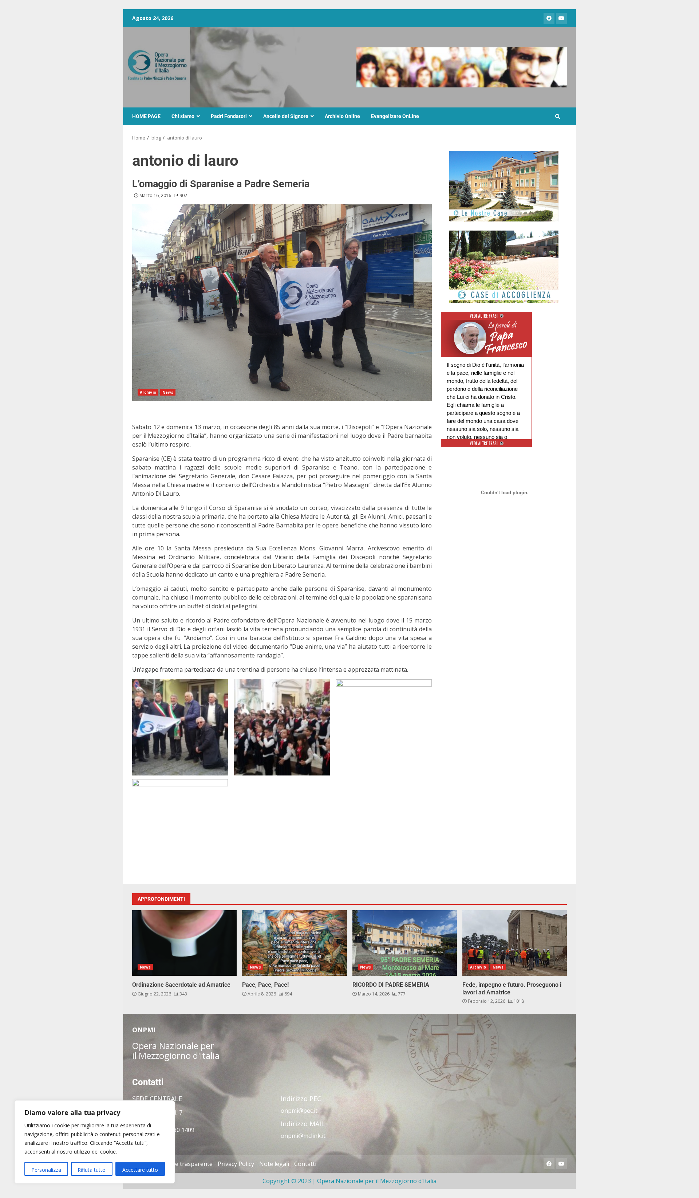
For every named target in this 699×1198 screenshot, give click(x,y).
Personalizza (46, 1169)
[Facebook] (549, 18)
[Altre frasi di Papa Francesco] (486, 318)
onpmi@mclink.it (303, 1136)
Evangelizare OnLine (395, 116)
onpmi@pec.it (299, 1111)
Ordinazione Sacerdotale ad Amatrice (184, 943)
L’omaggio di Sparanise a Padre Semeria (220, 184)
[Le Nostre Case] (504, 186)
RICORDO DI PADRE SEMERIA (404, 943)
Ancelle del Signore (285, 116)
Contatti (305, 1164)
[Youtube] (561, 18)
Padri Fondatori (229, 116)
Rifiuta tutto (92, 1169)
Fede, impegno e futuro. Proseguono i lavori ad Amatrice (514, 943)
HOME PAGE (146, 116)
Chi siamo (182, 116)
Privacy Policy (236, 1164)
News (167, 392)
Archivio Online (342, 116)
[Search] (557, 116)
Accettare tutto (140, 1169)
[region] (95, 1141)
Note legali (274, 1164)
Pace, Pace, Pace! (294, 943)
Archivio (148, 392)
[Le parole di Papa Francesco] (486, 324)
